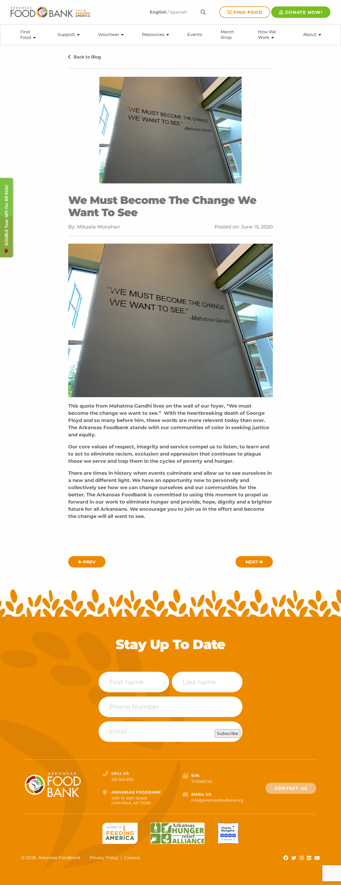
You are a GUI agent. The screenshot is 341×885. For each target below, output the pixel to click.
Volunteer (108, 34)
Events (194, 34)
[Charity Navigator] (228, 833)
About (309, 34)
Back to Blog (86, 56)
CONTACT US (291, 788)
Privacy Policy (104, 857)
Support (66, 34)
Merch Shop (227, 34)
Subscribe (227, 733)
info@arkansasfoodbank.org (217, 800)
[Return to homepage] (51, 12)
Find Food (248, 12)
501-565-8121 (122, 779)
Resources (153, 34)
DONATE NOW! (304, 12)
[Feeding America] (120, 833)
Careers (132, 857)
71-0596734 (201, 781)
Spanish (178, 12)
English (158, 12)
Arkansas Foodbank (59, 857)
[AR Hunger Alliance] (178, 833)
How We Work (267, 34)
